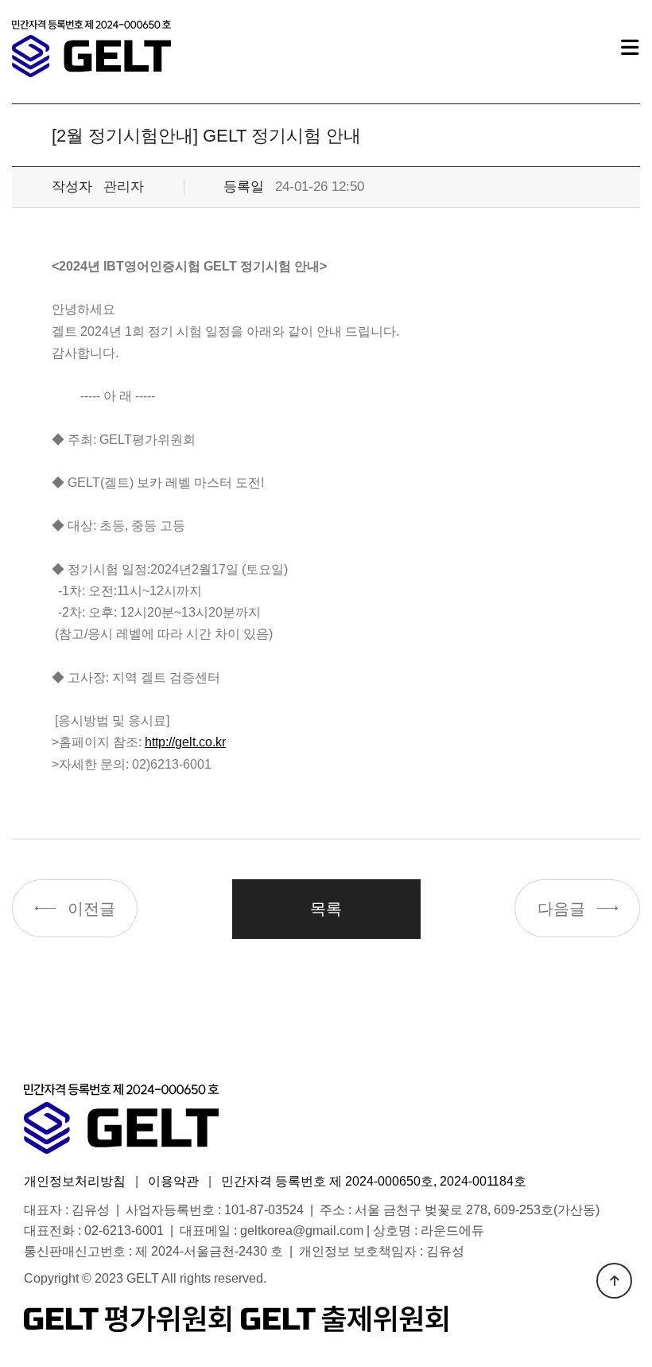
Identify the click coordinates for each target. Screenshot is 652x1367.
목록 (326, 908)
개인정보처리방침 (75, 1181)
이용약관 (173, 1181)
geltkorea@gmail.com (301, 1230)
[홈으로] (91, 48)
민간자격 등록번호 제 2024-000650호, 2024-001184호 (373, 1181)
